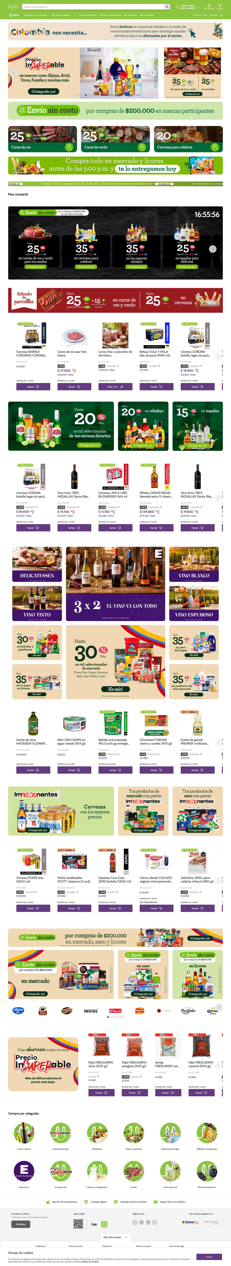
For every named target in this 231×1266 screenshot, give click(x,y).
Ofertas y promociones (110, 15)
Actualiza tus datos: (20, 1214)
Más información (112, 1237)
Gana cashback (147, 15)
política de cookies (90, 1261)
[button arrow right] (152, 73)
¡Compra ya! (27, 183)
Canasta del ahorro (88, 15)
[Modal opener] (117, 366)
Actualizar (20, 1224)
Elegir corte (112, 386)
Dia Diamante (130, 15)
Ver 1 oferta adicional (148, 902)
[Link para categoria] (115, 31)
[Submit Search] (167, 7)
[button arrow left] (14, 73)
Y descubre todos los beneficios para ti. (29, 1217)
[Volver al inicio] (13, 7)
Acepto (209, 1256)
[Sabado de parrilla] (192, 73)
